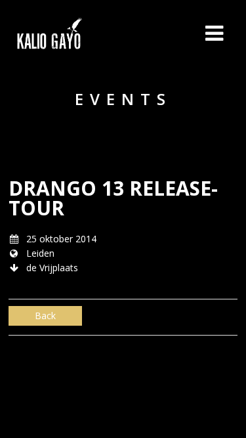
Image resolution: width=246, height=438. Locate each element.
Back (45, 315)
